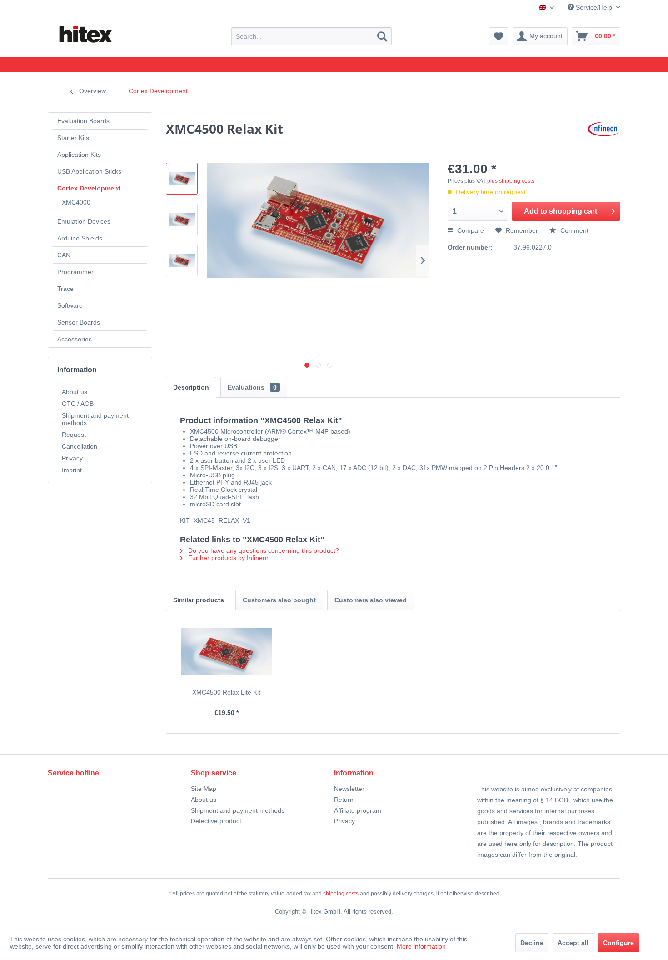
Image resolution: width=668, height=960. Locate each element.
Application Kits (79, 154)
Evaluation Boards (83, 121)
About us (74, 391)
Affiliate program (357, 810)
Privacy (72, 458)
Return (344, 799)
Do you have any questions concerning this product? (262, 550)
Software (70, 305)
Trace (65, 288)
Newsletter (349, 788)
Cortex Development (88, 188)
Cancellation (79, 446)
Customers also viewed (370, 600)
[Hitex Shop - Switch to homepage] (85, 34)
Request (74, 434)
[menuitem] (311, 36)
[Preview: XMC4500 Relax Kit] (182, 179)
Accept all (573, 942)
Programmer (75, 271)
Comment (573, 230)
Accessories (74, 339)
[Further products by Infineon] (604, 138)
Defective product (216, 821)
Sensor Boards (78, 322)
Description (191, 387)
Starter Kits (73, 137)
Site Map (203, 788)
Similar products (198, 600)
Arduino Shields (79, 238)
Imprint (72, 470)
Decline (531, 942)
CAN (63, 255)
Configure (618, 942)
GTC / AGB (78, 403)
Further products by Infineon (228, 557)
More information (421, 946)
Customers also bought (279, 600)
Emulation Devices (83, 221)
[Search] (382, 36)
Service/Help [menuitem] (594, 7)
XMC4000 (76, 202)
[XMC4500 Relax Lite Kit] (226, 651)
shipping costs (341, 893)
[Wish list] (498, 36)
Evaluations (252, 387)
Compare (469, 230)
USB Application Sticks (89, 171)
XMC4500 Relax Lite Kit (226, 692)
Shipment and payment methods (95, 419)
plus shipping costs (510, 181)
